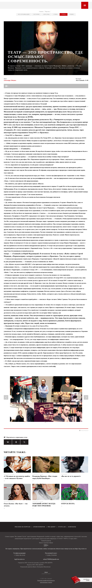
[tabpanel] (46, 399)
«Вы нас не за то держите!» (71, 476)
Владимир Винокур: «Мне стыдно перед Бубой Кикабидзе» (44, 477)
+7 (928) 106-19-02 (19, 555)
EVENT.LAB (61, 527)
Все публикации (23, 14)
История (36, 14)
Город (64, 14)
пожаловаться (84, 430)
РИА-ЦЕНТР (52, 527)
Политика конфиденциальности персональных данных (46, 581)
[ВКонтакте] (8, 442)
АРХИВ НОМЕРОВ (39, 527)
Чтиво (72, 14)
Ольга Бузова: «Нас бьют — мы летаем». (15, 505)
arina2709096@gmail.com (51, 559)
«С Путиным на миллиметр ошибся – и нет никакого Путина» (17, 477)
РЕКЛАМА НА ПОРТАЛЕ (23, 527)
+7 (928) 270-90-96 (51, 555)
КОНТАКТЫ (72, 527)
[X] (24, 442)
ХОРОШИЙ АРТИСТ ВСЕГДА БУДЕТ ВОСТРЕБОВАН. (43, 505)
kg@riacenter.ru (19, 559)
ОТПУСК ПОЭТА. (68, 504)
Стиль (56, 14)
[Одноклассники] (16, 442)
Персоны (46, 14)
